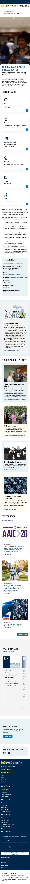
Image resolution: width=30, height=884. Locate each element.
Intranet (3, 828)
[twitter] (7, 786)
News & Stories (4, 783)
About (2, 775)
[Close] (27, 873)
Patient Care (4, 789)
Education (4, 818)
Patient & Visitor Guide (6, 794)
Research (3, 803)
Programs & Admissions (6, 820)
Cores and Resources (5, 811)
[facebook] (2, 786)
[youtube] (9, 753)
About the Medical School (6, 826)
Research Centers (5, 809)
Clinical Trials (4, 805)
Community (3, 779)
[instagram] (4, 753)
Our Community (4, 822)
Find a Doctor (4, 792)
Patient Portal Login (5, 796)
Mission (2, 777)
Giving (2, 781)
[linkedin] (7, 815)
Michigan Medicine (6, 772)
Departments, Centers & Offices (8, 824)
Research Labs (4, 807)
